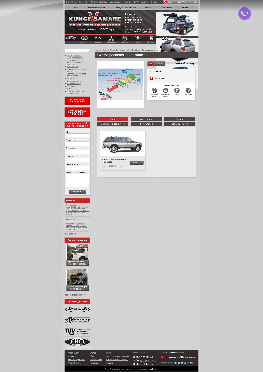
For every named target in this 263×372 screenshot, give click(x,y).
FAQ (136, 2)
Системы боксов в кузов (113, 124)
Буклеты (144, 2)
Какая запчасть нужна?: (76, 172)
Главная (98, 50)
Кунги (76, 8)
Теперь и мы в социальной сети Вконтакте (77, 112)
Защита (148, 8)
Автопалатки (72, 67)
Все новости (70, 233)
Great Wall (84, 43)
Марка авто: (71, 140)
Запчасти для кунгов (96, 8)
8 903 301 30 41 (133, 17)
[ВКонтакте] (175, 363)
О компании (71, 2)
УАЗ (165, 43)
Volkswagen (152, 43)
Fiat (178, 43)
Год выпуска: (71, 148)
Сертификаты (116, 2)
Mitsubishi (111, 43)
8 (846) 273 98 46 (142, 29)
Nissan (125, 43)
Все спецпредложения (75, 295)
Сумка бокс (70, 219)
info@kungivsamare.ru (143, 32)
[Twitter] (179, 363)
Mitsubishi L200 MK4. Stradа (129, 50)
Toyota (138, 43)
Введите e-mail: (73, 164)
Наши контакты (74, 84)
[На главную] (94, 22)
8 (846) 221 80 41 (133, 20)
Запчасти (83, 2)
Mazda (98, 43)
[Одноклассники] (182, 363)
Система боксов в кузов (117, 360)
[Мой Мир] (185, 363)
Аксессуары (146, 119)
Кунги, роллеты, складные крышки (75, 56)
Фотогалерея (166, 8)
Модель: (69, 156)
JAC (192, 43)
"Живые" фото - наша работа (76, 70)
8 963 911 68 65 (133, 22)
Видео (69, 89)
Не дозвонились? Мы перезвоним (182, 2)
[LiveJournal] (188, 363)
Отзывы (154, 2)
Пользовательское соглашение (75, 92)
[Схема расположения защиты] (120, 84)
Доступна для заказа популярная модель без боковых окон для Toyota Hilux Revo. (76, 226)
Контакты (185, 8)
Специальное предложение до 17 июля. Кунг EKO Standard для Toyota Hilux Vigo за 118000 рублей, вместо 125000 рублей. (77, 209)
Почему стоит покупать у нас (78, 101)
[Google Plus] (191, 363)
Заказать (158, 64)
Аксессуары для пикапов (125, 8)
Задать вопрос (160, 78)
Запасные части (180, 124)
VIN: (68, 132)
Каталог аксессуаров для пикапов (76, 75)
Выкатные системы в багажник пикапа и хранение (76, 62)
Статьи (128, 2)
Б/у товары (72, 86)
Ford (71, 43)
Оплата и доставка (98, 2)
